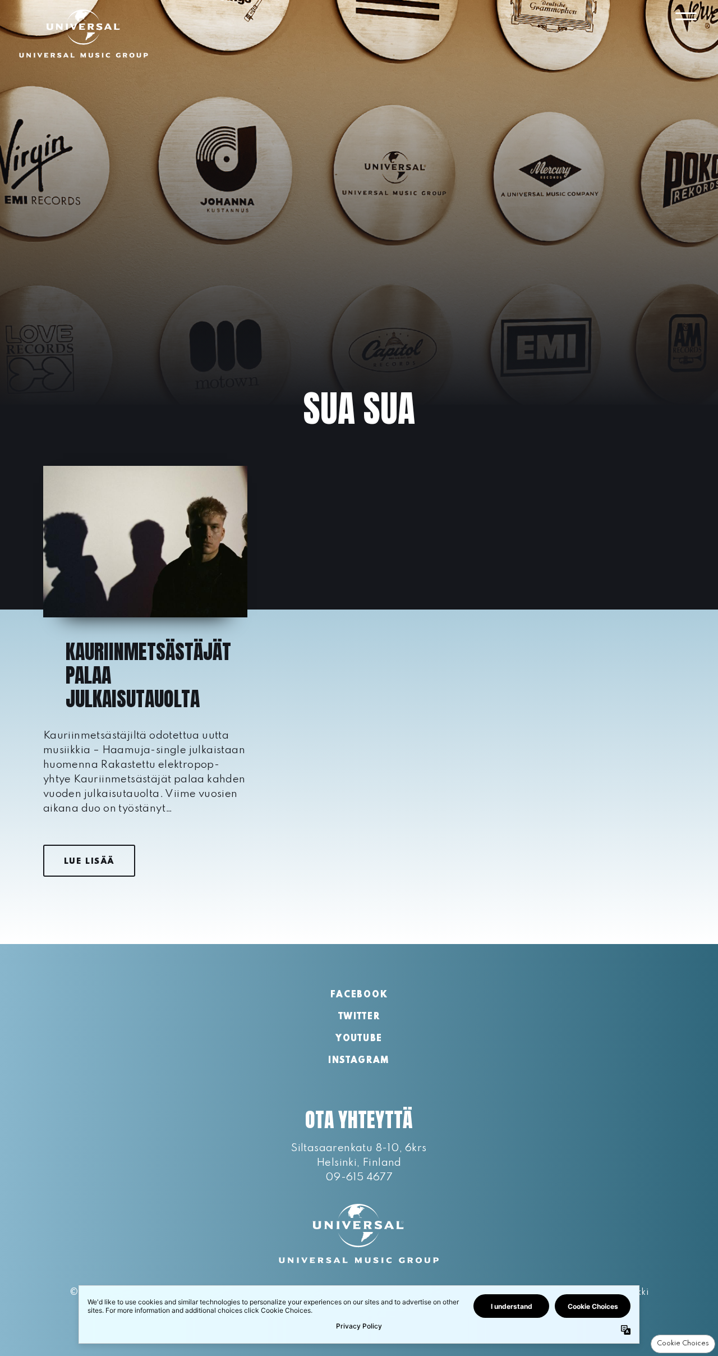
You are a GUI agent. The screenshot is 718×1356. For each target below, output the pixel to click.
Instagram (359, 1060)
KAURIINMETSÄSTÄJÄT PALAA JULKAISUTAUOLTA (148, 675)
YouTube (359, 1038)
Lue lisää (89, 861)
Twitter (359, 1017)
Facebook (359, 995)
